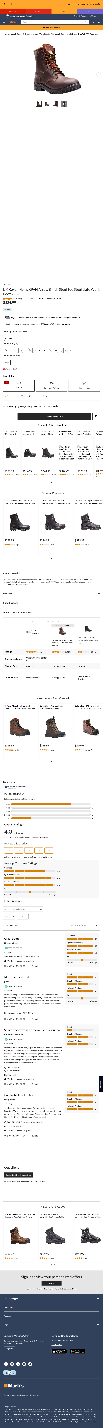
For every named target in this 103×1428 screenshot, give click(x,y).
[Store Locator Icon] (7, 16)
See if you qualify (63, 324)
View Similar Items (54, 298)
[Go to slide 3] (56, 104)
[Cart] (98, 22)
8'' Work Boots (59, 34)
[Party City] (90, 11)
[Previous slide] (4, 4)
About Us (7, 1316)
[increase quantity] (14, 416)
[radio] (8, 338)
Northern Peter (11, 943)
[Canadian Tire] (13, 11)
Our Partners (9, 1307)
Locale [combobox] (21, 917)
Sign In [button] (51, 1283)
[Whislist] (93, 22)
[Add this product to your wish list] (96, 416)
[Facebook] (6, 1364)
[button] (85, 21)
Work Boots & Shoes (20, 34)
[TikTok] (30, 1364)
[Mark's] (64, 11)
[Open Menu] (4, 22)
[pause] (11, 4)
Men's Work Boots (41, 34)
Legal (6, 1325)
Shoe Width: (10, 356)
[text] (12, 474)
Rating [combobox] (7, 917)
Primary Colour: (11, 331)
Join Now (72, 1289)
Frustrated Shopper (13, 1035)
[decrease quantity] (5, 416)
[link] (13, 298)
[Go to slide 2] (47, 104)
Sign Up (9, 1349)
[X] (12, 1364)
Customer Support (11, 1299)
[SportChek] (39, 11)
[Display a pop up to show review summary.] (92, 750)
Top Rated (7, 309)
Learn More (57, 1344)
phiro (6, 982)
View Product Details (35, 298)
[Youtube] (24, 1364)
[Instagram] (18, 1364)
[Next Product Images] (98, 74)
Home (6, 34)
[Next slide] (98, 4)
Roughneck (9, 1100)
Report (35, 966)
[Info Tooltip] (56, 406)
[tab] (18, 385)
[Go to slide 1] (39, 104)
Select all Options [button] (54, 416)
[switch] (29, 632)
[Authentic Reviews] (15, 787)
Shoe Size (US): (11, 343)
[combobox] (85, 925)
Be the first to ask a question (18, 1175)
